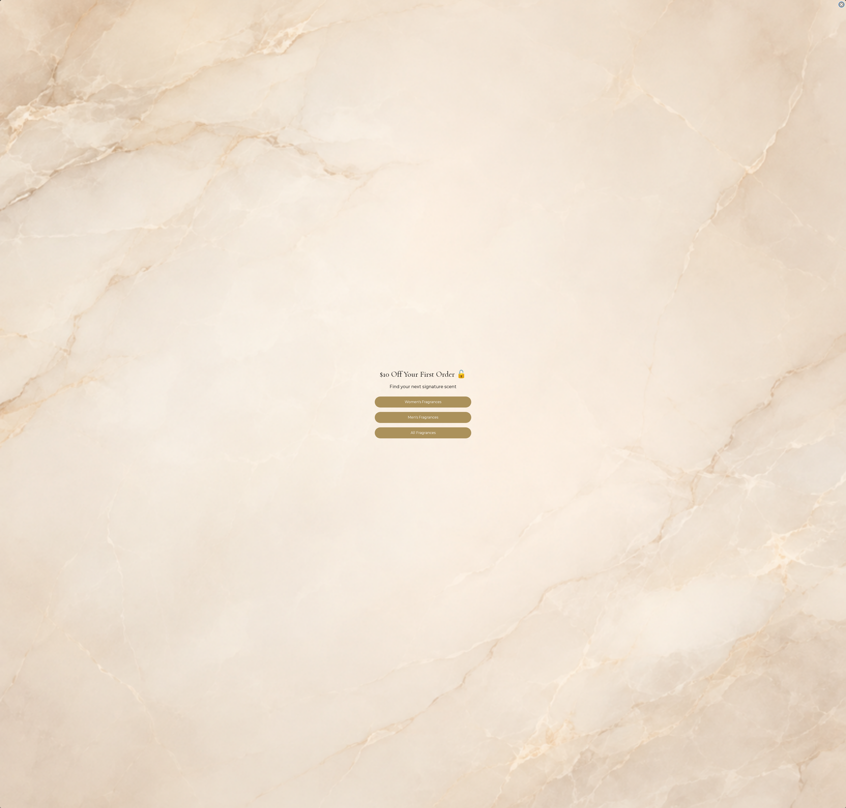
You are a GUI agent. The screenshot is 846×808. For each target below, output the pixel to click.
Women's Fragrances (423, 402)
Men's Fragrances (423, 417)
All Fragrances (423, 433)
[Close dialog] (841, 4)
